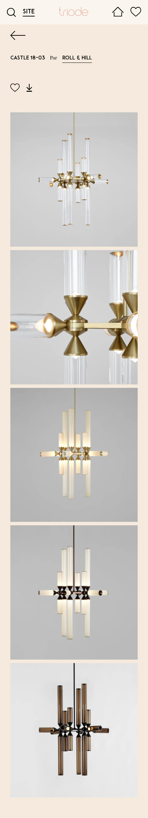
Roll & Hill (77, 58)
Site (29, 12)
